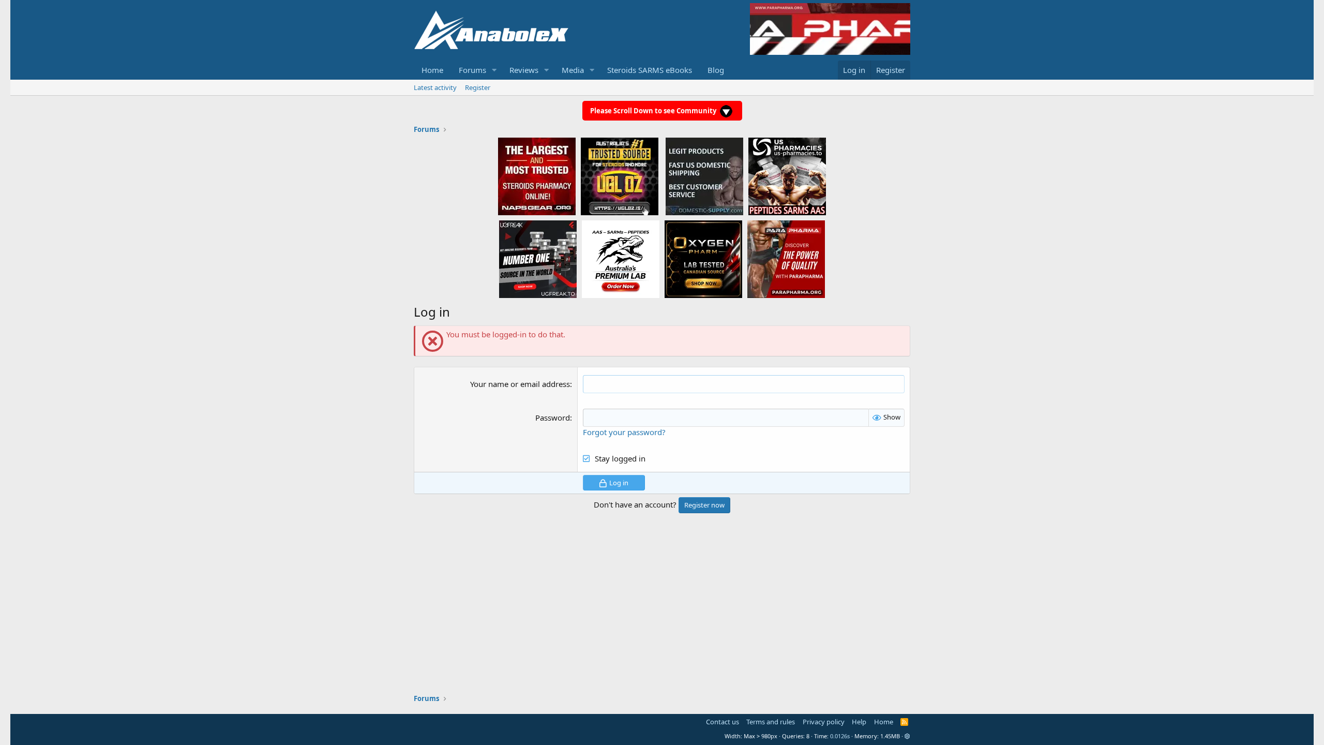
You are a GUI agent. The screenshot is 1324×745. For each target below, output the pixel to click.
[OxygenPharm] (703, 259)
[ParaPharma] (786, 259)
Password (552, 417)
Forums (472, 70)
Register (477, 87)
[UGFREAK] (538, 259)
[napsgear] (537, 176)
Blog (716, 70)
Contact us (722, 721)
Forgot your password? (624, 432)
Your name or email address (520, 384)
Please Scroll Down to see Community (654, 110)
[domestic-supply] (704, 176)
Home (432, 70)
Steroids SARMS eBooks (649, 70)
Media (573, 70)
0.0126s (840, 736)
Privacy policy (824, 721)
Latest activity (435, 87)
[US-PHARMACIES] (787, 176)
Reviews (523, 70)
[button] (494, 70)
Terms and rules (770, 721)
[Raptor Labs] (620, 259)
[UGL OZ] (619, 176)
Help (859, 721)
